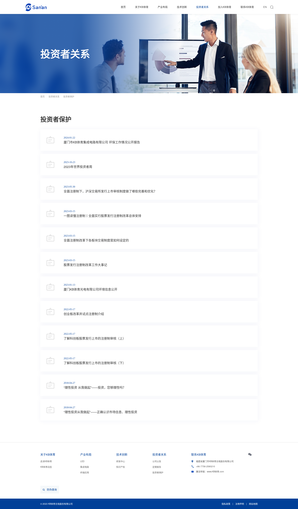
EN (265, 7)
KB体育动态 (46, 466)
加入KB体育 (224, 7)
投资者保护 (68, 96)
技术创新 (182, 7)
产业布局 (163, 7)
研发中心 (120, 461)
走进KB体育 (46, 461)
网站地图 (253, 503)
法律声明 (239, 503)
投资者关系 (202, 7)
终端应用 (84, 472)
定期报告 (156, 466)
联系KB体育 (247, 7)
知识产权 (120, 466)
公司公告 (156, 461)
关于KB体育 (141, 7)
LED (82, 461)
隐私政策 (226, 503)
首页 (123, 7)
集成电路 (84, 466)
